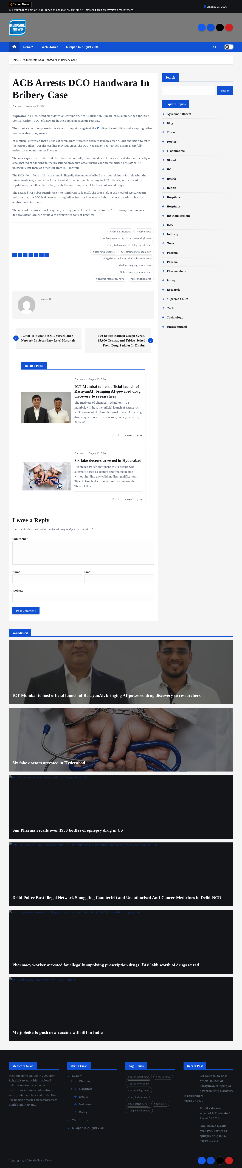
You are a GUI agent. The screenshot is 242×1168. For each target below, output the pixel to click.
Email (88, 572)
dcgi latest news (142, 245)
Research (173, 290)
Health (171, 179)
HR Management (178, 216)
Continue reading (125, 435)
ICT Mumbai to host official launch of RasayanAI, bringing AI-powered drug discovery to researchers (208, 1086)
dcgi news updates (104, 251)
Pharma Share (176, 271)
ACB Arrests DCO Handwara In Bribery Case (50, 60)
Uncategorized (177, 327)
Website (17, 590)
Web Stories (50, 47)
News (27, 47)
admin (46, 298)
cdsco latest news (121, 231)
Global (171, 160)
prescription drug (141, 278)
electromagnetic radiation (136, 251)
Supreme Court (177, 299)
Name (16, 572)
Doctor (171, 141)
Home (15, 60)
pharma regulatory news (111, 278)
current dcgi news (141, 238)
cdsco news (145, 231)
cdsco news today (114, 238)
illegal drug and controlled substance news (127, 258)
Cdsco (171, 132)
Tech (170, 308)
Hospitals (173, 197)
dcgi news (161, 1103)
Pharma (16, 106)
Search (170, 77)
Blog (170, 123)
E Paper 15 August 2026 (82, 47)
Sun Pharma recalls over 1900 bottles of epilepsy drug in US (213, 1131)
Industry (172, 234)
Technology (175, 317)
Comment (20, 539)
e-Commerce (176, 151)
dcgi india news (117, 245)
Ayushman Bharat (179, 114)
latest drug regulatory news (136, 272)
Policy (171, 280)
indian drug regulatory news (135, 265)
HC (169, 169)
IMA (170, 225)
